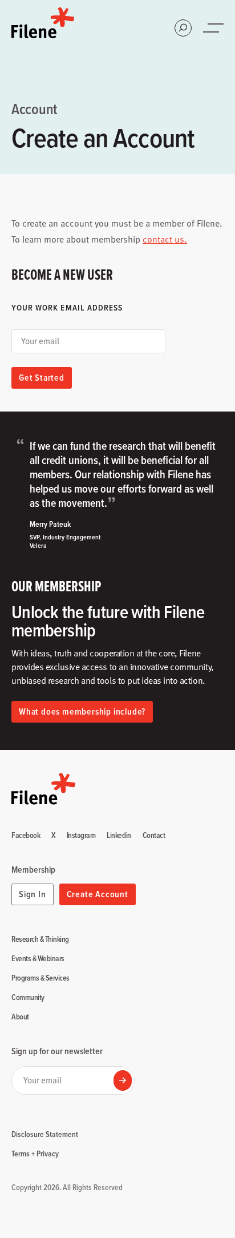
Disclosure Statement (44, 1134)
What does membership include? (82, 711)
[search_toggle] (183, 28)
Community (27, 998)
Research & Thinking (40, 939)
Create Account (97, 894)
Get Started (41, 377)
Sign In (32, 894)
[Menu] (214, 28)
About (20, 1017)
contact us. (165, 239)
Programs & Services (40, 978)
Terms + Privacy (35, 1153)
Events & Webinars (37, 959)
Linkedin (119, 835)
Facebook (25, 835)
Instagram (81, 835)
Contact (154, 835)
